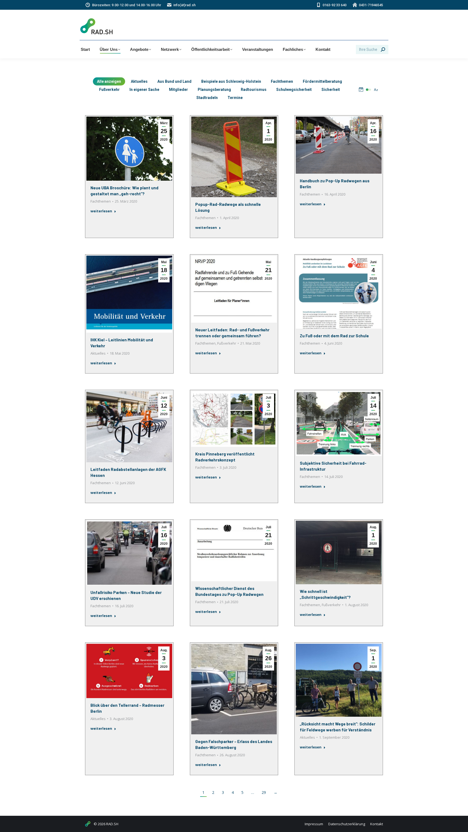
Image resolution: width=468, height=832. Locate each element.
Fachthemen (282, 81)
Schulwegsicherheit (294, 89)
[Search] (383, 49)
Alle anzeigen (109, 81)
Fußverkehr (109, 89)
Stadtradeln (207, 97)
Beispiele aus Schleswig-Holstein (231, 81)
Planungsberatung (214, 89)
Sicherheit (330, 89)
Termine (235, 97)
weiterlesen (101, 211)
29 (264, 792)
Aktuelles (139, 81)
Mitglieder (178, 89)
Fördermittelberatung (322, 81)
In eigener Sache (144, 89)
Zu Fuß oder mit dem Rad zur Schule (334, 335)
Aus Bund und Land (174, 81)
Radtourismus (253, 89)
